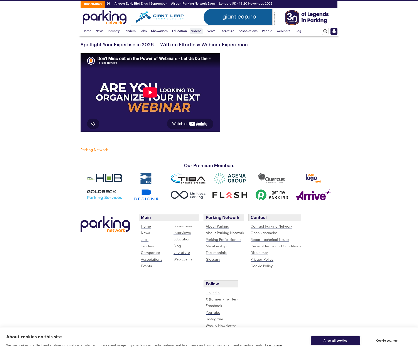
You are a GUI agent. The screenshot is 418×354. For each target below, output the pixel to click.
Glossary (213, 259)
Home (87, 31)
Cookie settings (387, 340)
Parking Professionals (223, 240)
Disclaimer (259, 253)
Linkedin (213, 293)
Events (210, 31)
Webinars (283, 31)
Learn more (273, 345)
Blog (298, 31)
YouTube (213, 312)
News (99, 31)
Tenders (130, 31)
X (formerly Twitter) (222, 299)
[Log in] (333, 31)
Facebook (214, 306)
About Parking (217, 226)
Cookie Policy (262, 266)
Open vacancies (264, 233)
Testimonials (216, 253)
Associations (248, 31)
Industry (114, 31)
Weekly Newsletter (221, 326)
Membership (216, 246)
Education (179, 31)
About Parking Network (225, 233)
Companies (150, 253)
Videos (196, 31)
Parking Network (94, 150)
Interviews (182, 233)
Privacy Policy (262, 259)
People (267, 31)
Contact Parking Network (271, 226)
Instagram (214, 319)
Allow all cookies (335, 340)
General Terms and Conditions (276, 246)
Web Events (183, 259)
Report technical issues (270, 240)
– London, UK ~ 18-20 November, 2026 (216, 3)
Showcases (159, 31)
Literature (227, 31)
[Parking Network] (104, 16)
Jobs (143, 31)
